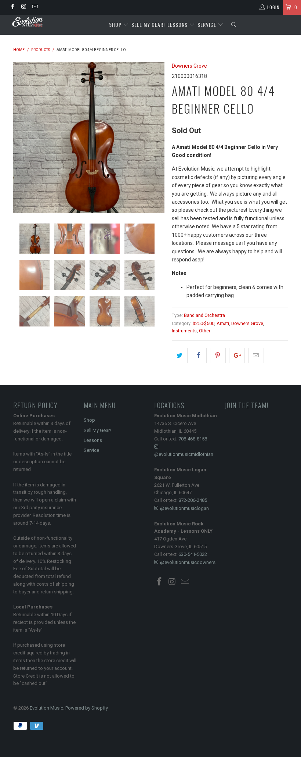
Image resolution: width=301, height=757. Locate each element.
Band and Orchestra (204, 315)
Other (204, 330)
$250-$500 (203, 323)
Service (207, 24)
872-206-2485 (192, 500)
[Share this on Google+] (237, 355)
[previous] (21, 137)
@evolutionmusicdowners (187, 562)
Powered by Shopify (86, 708)
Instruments (184, 330)
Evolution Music (46, 708)
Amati (223, 323)
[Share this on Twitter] (180, 355)
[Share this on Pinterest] (218, 355)
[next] (156, 137)
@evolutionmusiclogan (184, 508)
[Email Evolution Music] (35, 7)
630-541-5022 (192, 554)
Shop (115, 24)
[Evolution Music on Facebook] (12, 7)
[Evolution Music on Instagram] (23, 7)
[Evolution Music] (27, 22)
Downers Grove (189, 66)
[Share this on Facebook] (199, 355)
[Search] (233, 24)
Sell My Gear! (148, 24)
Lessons (178, 24)
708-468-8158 (192, 439)
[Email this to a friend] (256, 355)
